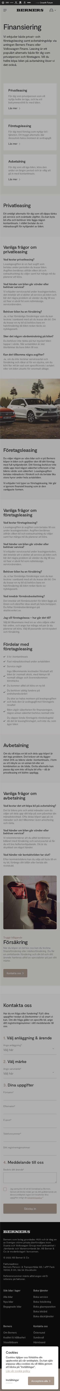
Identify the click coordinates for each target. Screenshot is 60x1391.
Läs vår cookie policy (18, 1370)
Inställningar (12, 1380)
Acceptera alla (39, 1380)
